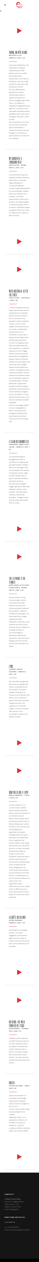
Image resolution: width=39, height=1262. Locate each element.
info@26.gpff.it (13, 1209)
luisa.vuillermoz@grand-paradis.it (19, 1230)
